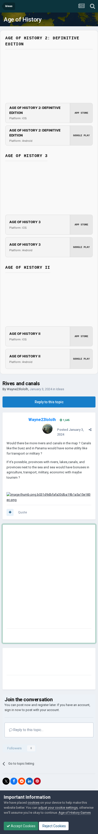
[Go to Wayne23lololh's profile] (47, 429)
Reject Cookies (54, 826)
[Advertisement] (49, 577)
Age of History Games (75, 812)
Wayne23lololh (17, 389)
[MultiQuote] (10, 512)
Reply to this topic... (28, 730)
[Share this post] (90, 430)
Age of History (22, 19)
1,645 (66, 420)
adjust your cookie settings (58, 807)
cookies (33, 802)
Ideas (60, 389)
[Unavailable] (49, 497)
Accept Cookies (22, 826)
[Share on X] (6, 781)
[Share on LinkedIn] (29, 781)
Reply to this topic (49, 402)
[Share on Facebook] (13, 781)
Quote (22, 512)
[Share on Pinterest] (37, 781)
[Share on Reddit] (21, 781)
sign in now (13, 710)
